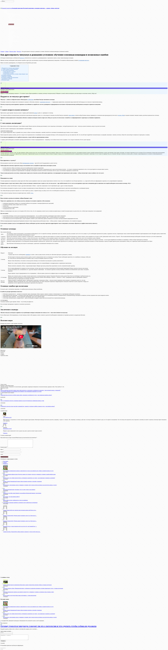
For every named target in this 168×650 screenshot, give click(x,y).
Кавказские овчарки (14, 27)
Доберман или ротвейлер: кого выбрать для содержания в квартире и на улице (21, 391)
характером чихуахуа (45, 102)
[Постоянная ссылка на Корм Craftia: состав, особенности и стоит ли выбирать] (4, 499)
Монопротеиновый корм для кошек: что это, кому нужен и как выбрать (19, 489)
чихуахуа (22, 58)
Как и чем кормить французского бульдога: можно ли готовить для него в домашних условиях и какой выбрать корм (29, 474)
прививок (28, 254)
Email (2, 451)
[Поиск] (1, 1)
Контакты (5, 4)
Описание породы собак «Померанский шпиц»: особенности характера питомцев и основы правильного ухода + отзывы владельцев (33, 588)
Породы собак (9, 13)
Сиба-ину (11, 45)
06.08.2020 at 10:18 (7, 428)
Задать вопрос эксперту (6, 151)
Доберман (11, 32)
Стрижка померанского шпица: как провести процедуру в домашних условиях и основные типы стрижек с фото (28, 591)
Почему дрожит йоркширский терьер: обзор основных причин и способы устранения (22, 481)
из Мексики (30, 99)
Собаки (5, 12)
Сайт (2, 454)
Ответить (5, 423)
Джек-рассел (11, 21)
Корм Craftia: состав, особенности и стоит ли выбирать (15, 500)
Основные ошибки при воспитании (9, 77)
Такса (9, 30)
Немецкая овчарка (13, 28)
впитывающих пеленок (28, 163)
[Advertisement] (27, 370)
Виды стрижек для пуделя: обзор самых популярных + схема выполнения (19, 595)
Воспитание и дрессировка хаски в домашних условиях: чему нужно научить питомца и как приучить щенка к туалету (30, 485)
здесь (32, 193)
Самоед (10, 43)
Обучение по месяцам (6, 76)
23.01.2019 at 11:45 (7, 417)
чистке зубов (121, 115)
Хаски (10, 46)
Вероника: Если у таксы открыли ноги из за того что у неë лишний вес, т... (20, 526)
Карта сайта (5, 3)
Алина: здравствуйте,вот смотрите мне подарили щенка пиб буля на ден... (19, 510)
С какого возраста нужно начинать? (9, 69)
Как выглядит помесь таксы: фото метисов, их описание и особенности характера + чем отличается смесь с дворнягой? (30, 390)
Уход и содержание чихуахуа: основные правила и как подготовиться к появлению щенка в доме (22, 400)
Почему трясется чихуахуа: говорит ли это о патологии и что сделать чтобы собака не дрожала (48, 626)
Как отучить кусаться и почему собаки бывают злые (15, 74)
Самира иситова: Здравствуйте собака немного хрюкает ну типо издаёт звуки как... (21, 531)
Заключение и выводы (6, 78)
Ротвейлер (11, 23)
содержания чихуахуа (83, 60)
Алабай (10, 34)
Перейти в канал (4, 92)
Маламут (11, 38)
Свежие (5, 462)
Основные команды (6, 75)
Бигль (10, 20)
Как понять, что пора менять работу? (11, 496)
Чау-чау (10, 48)
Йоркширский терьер (14, 14)
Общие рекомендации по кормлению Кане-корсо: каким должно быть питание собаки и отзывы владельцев (27, 584)
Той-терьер (11, 31)
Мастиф (10, 39)
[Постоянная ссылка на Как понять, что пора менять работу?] (4, 495)
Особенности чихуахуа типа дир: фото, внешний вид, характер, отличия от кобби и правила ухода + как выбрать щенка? (28, 406)
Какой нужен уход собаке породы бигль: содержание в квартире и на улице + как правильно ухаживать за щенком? (29, 477)
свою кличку (72, 115)
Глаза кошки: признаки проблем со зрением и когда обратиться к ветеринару (20, 502)
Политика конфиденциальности (10, 6)
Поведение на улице (8, 72)
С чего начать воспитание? (7, 70)
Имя (1, 449)
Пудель (10, 42)
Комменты (5, 463)
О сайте (4, 5)
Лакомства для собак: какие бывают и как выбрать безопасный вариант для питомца (22, 493)
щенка (35, 113)
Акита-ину (11, 25)
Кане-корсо (11, 16)
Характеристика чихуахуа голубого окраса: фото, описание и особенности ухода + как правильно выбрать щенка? (26, 395)
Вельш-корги (12, 35)
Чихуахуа (11, 24)
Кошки (5, 49)
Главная (5, 10)
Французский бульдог (14, 19)
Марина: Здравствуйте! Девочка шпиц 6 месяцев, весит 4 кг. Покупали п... (20, 515)
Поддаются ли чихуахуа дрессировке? (10, 68)
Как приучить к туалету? (9, 71)
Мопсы (10, 17)
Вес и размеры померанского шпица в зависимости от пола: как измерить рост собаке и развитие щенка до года (28, 470)
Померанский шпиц (13, 41)
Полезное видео (5, 79)
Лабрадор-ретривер (13, 36)
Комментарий (4, 447)
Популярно (5, 461)
